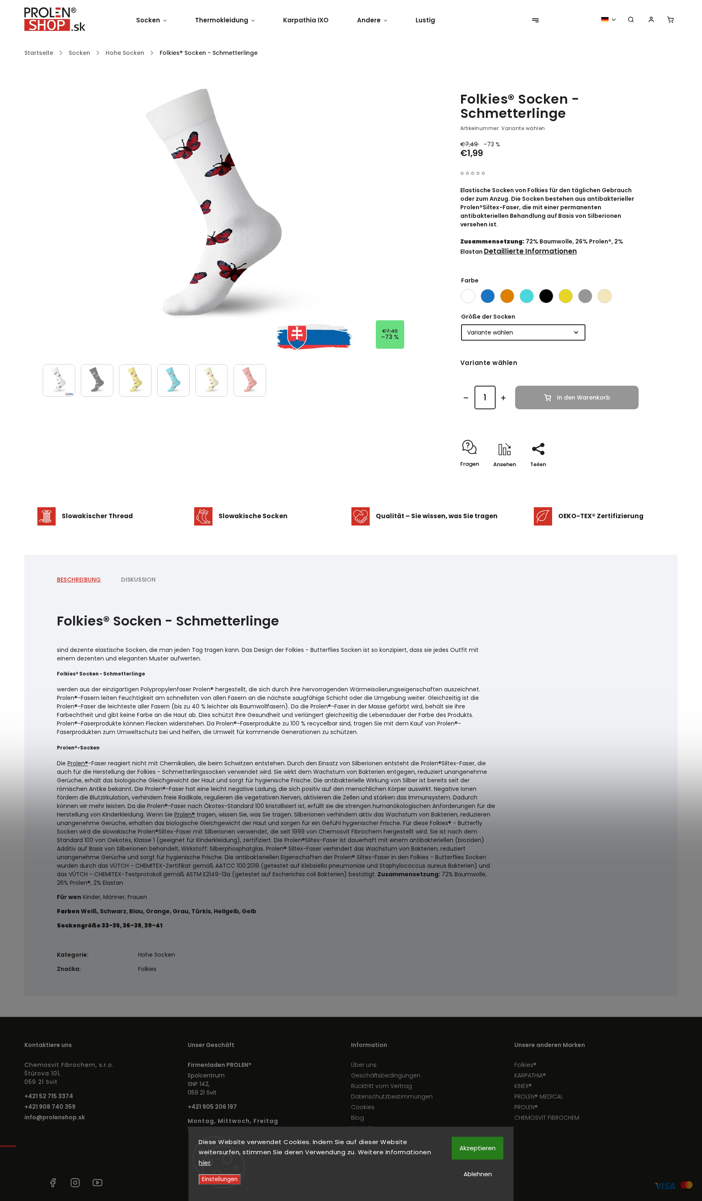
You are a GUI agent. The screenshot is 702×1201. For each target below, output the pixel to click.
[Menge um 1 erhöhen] (503, 398)
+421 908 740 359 (50, 1107)
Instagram (75, 1183)
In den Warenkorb (583, 397)
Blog (357, 1118)
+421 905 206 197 (212, 1107)
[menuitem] (158, 20)
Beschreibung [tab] (79, 580)
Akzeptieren (477, 1148)
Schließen (607, 478)
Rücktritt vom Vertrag (381, 1086)
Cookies (363, 1107)
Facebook (53, 1183)
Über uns (364, 1065)
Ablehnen (478, 1174)
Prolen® (77, 763)
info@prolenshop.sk (54, 1117)
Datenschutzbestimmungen (392, 1096)
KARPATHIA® (530, 1075)
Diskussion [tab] (138, 580)
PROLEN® (526, 1107)
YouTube (97, 1183)
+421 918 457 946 (30, 1183)
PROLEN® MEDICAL (538, 1096)
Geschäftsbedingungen (385, 1075)
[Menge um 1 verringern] (466, 398)
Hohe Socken (156, 955)
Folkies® (525, 1065)
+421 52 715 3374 (48, 1096)
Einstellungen (220, 1179)
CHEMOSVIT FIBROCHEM (546, 1118)
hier (204, 1162)
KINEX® (523, 1086)
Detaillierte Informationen (530, 251)
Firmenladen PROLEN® (219, 1065)
